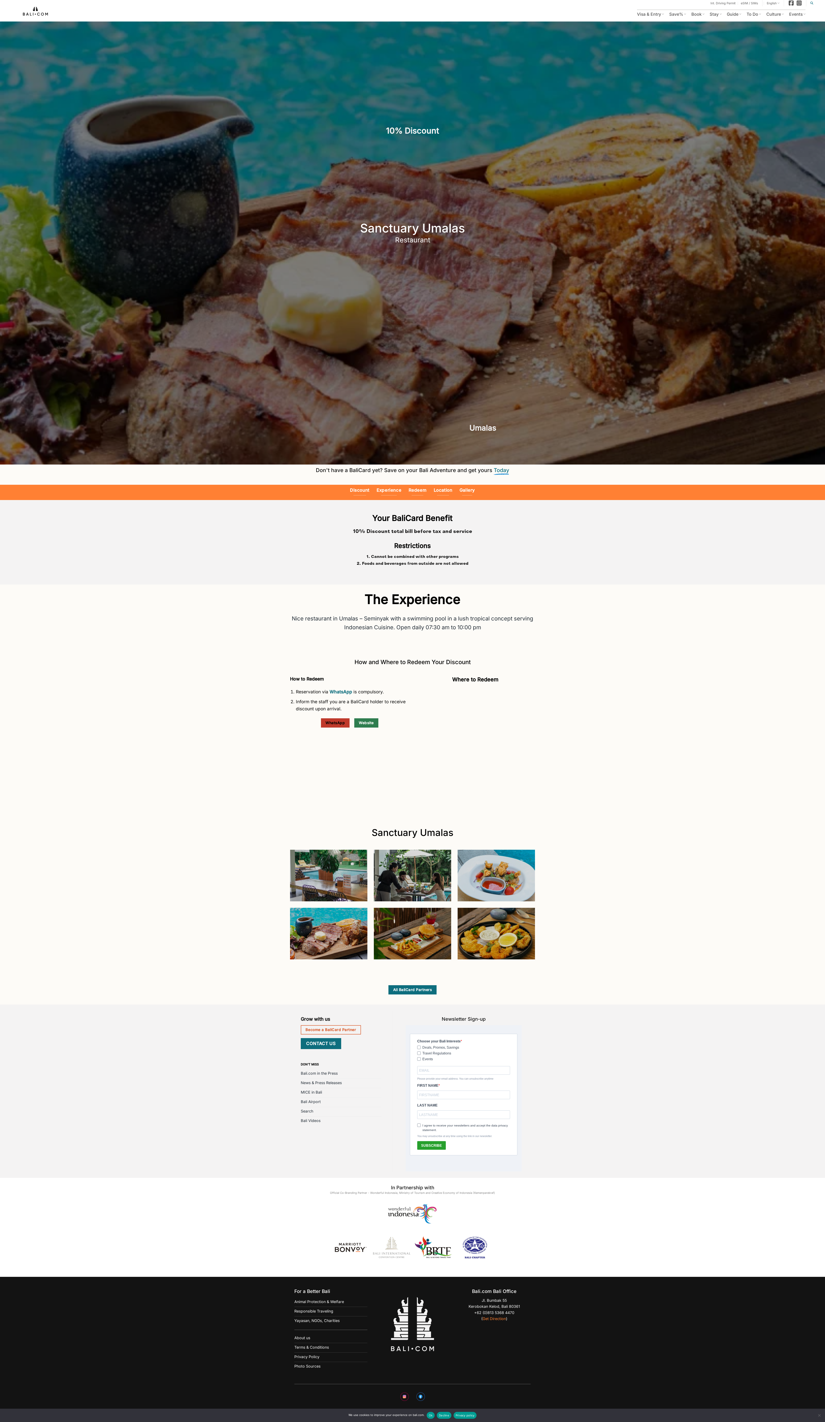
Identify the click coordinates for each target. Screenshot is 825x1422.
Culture (773, 14)
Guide (732, 14)
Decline (444, 1415)
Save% (676, 14)
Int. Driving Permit (723, 3)
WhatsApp (341, 691)
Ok (431, 1415)
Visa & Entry (649, 14)
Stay (714, 14)
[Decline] (819, 1416)
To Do (752, 14)
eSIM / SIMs (749, 3)
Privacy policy (465, 1415)
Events (796, 14)
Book (696, 14)
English (772, 3)
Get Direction (494, 1318)
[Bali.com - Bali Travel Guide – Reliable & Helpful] (36, 12)
